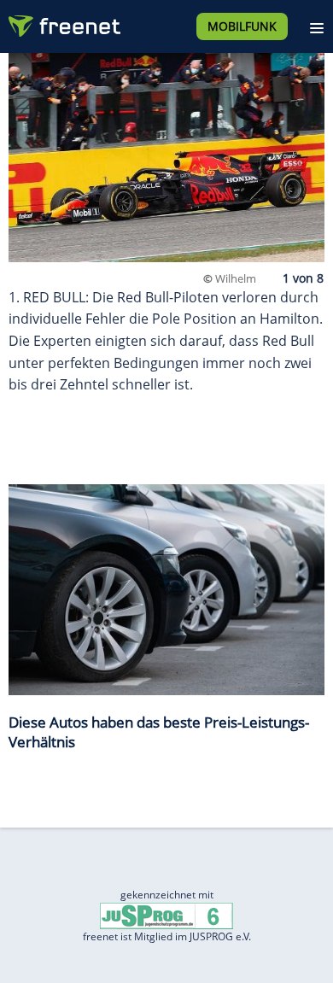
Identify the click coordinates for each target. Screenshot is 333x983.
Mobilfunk (242, 26)
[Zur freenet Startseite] (63, 22)
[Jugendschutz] (166, 915)
